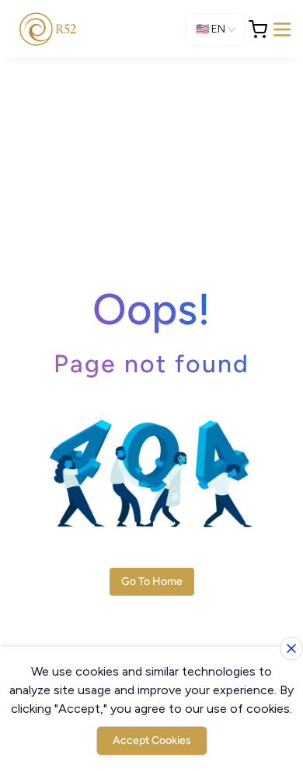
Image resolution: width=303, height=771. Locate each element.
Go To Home (152, 581)
